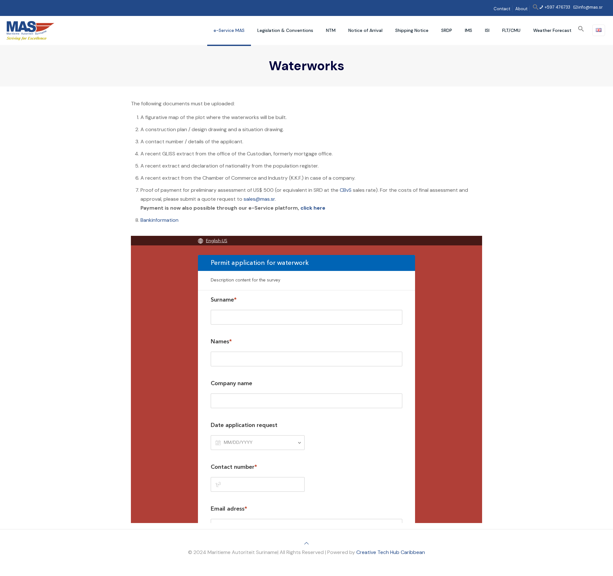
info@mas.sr (590, 7)
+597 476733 (557, 7)
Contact (502, 8)
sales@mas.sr (259, 199)
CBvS (346, 190)
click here (312, 208)
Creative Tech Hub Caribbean (390, 552)
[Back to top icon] (306, 543)
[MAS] (30, 30)
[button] (536, 8)
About (521, 8)
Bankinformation (159, 220)
